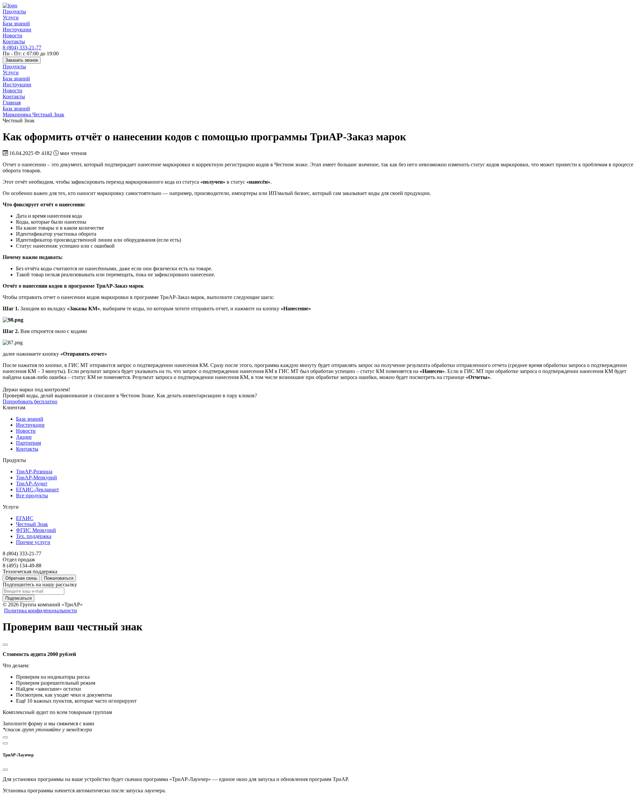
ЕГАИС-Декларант (37, 489)
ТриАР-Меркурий (36, 477)
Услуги (11, 17)
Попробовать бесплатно (30, 401)
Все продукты (32, 495)
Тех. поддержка (33, 536)
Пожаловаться (58, 578)
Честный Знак (32, 524)
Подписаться (18, 598)
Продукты (14, 11)
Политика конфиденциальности (40, 610)
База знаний (16, 23)
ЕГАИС (24, 518)
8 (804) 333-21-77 (22, 47)
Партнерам (28, 443)
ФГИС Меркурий (36, 530)
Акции (24, 437)
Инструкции (17, 29)
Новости (12, 35)
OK (531, 781)
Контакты (14, 41)
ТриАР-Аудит (31, 483)
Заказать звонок (21, 60)
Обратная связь (21, 578)
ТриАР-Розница (34, 471)
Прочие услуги (33, 542)
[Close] (5, 645)
